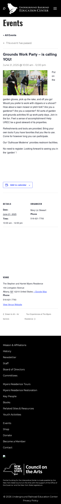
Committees (10, 375)
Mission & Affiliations (14, 345)
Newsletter (9, 357)
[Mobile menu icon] (55, 8)
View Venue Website (12, 304)
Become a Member (14, 441)
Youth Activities (12, 414)
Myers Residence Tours (16, 384)
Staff (6, 363)
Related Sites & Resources (18, 408)
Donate (7, 435)
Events (7, 423)
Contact (7, 447)
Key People (10, 396)
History (7, 351)
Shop (6, 429)
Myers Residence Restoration (20, 390)
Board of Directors (14, 369)
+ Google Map (40, 291)
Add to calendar (18, 184)
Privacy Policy (30, 500)
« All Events (9, 35)
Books (6, 402)
